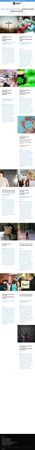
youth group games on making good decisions (25, 367)
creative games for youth (10, 50)
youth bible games (22, 159)
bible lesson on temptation (7, 249)
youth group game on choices (24, 266)
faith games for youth (23, 357)
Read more (21, 48)
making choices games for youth (25, 362)
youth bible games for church (27, 59)
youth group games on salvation (8, 61)
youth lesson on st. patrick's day (27, 111)
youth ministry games (6, 62)
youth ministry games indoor (7, 120)
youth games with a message (10, 60)
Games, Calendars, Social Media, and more (9, 442)
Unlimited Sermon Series (6, 441)
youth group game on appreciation (25, 162)
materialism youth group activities (8, 111)
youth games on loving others (24, 61)
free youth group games (6, 51)
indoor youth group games (27, 157)
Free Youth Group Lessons (6, 438)
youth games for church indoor (25, 60)
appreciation (24, 150)
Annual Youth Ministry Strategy (7, 443)
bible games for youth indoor (27, 50)
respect (28, 313)
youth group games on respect (25, 318)
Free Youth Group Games (10, 9)
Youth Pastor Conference (6, 444)
